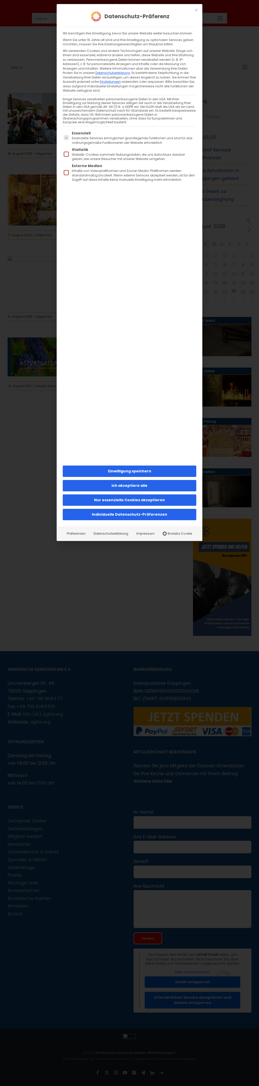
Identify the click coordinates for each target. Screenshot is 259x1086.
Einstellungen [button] (110, 81)
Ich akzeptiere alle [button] (129, 485)
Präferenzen (76, 533)
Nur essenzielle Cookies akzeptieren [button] (129, 499)
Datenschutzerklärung (112, 73)
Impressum (145, 533)
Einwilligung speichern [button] (129, 471)
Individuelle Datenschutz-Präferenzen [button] (129, 514)
